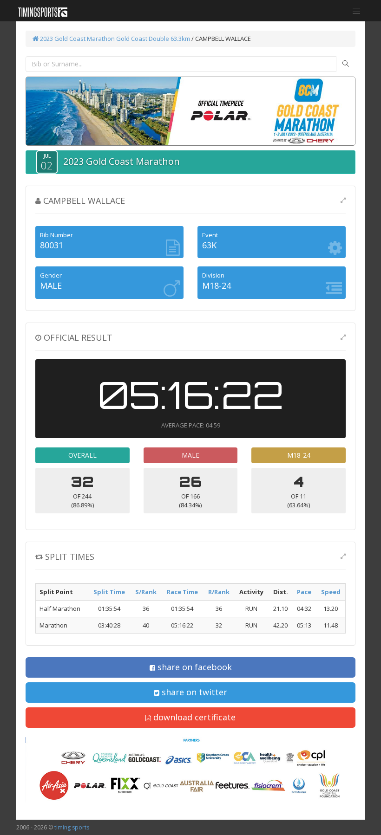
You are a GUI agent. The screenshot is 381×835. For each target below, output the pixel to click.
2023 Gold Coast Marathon (77, 38)
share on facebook (193, 667)
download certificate (193, 717)
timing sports (71, 827)
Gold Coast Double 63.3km (153, 38)
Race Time (182, 592)
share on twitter (193, 692)
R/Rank (219, 592)
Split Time (109, 592)
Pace (304, 592)
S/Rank (146, 592)
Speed (331, 592)
